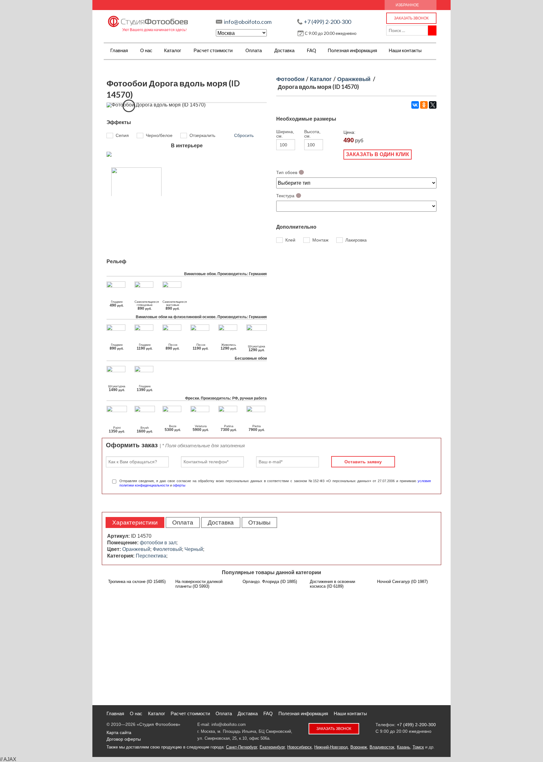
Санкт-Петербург (241, 747)
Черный (193, 549)
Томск (418, 747)
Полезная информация (352, 50)
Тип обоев (286, 172)
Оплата (253, 50)
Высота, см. (312, 133)
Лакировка (356, 240)
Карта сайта (119, 732)
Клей (290, 240)
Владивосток (382, 747)
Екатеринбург (272, 747)
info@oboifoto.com (248, 21)
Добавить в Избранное (129, 106)
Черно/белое (159, 135)
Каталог (172, 50)
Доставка (284, 50)
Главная (119, 50)
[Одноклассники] (424, 105)
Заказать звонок (411, 18)
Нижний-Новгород (331, 747)
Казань (403, 747)
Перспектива (151, 555)
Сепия (122, 135)
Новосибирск (299, 747)
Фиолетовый (167, 549)
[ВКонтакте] (415, 105)
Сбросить (244, 135)
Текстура (285, 195)
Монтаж (320, 240)
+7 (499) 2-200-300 (327, 21)
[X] (432, 105)
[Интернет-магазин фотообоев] (148, 20)
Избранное (407, 5)
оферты (179, 485)
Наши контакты (405, 50)
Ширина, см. (284, 133)
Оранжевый (353, 78)
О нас (146, 50)
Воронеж (358, 747)
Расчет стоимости (213, 50)
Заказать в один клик (377, 154)
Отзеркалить (202, 135)
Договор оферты (124, 739)
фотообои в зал (158, 542)
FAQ (311, 50)
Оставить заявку (363, 461)
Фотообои (290, 78)
